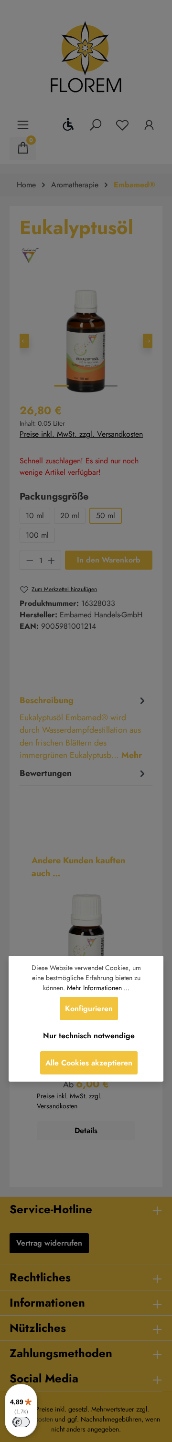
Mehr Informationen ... (98, 987)
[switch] (21, 1422)
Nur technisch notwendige (89, 1035)
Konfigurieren (89, 1008)
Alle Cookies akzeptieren (88, 1062)
